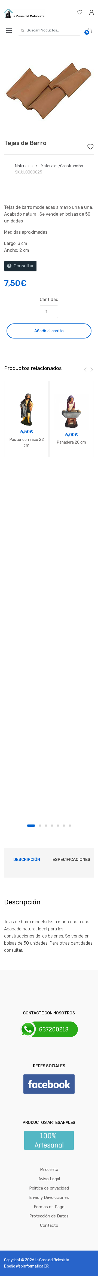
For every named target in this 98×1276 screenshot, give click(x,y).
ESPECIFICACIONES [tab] (71, 859)
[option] (49, 88)
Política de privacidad (49, 1188)
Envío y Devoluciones (49, 1197)
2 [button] (40, 825)
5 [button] (58, 825)
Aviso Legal (49, 1178)
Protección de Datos (49, 1216)
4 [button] (52, 825)
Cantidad (49, 299)
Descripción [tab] (26, 859)
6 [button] (64, 825)
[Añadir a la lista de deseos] (91, 145)
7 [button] (70, 825)
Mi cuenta (49, 1169)
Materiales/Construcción (62, 166)
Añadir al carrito (49, 330)
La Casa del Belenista (52, 1260)
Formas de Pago (49, 1206)
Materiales (24, 166)
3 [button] (46, 825)
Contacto (49, 1225)
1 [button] (31, 825)
